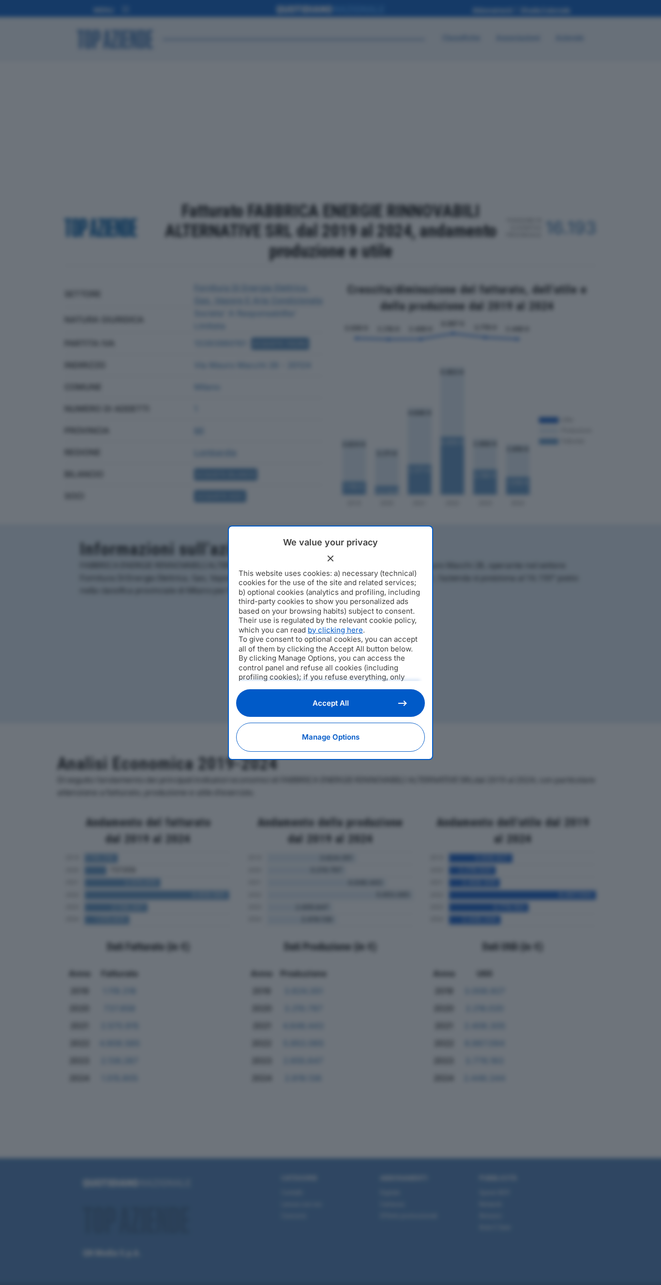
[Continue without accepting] (330, 558)
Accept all (331, 703)
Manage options (331, 737)
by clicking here (335, 630)
